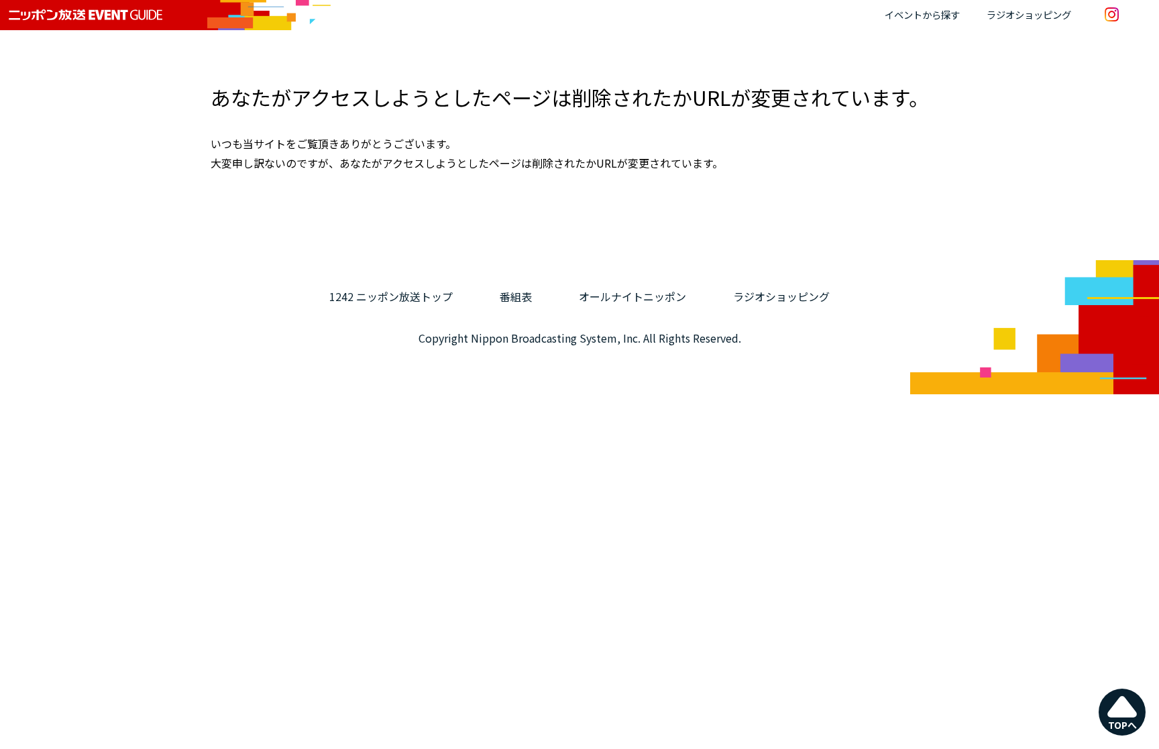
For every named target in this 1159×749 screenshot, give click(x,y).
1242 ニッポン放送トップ (391, 296)
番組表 (516, 296)
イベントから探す (922, 14)
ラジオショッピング (1029, 14)
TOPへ (1122, 725)
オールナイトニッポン (632, 296)
